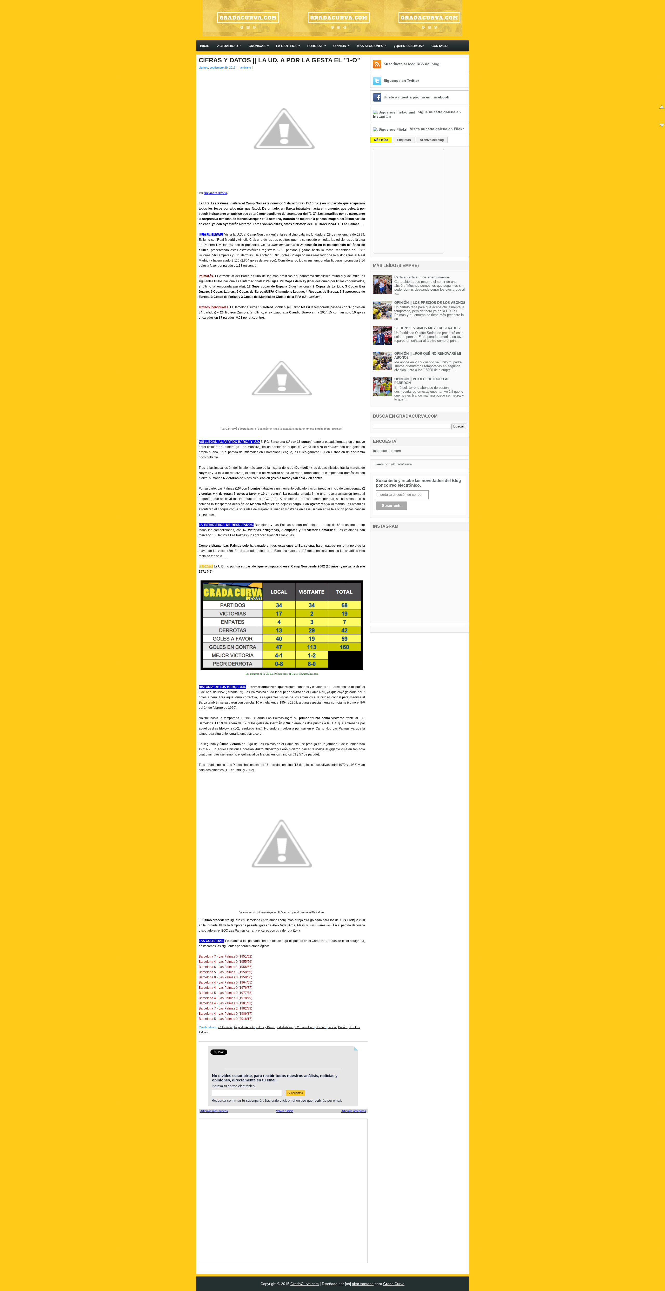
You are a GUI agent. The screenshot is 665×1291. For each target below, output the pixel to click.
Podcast (316, 45)
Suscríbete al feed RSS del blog (412, 64)
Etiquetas (404, 140)
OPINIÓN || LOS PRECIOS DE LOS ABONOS (430, 303)
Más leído (381, 140)
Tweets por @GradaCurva (392, 464)
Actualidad (229, 45)
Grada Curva (393, 1284)
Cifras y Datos (265, 1027)
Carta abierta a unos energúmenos (422, 277)
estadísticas (285, 1027)
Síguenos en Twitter (401, 80)
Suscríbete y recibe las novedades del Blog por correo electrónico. (418, 482)
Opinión (341, 45)
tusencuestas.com (387, 451)
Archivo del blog (432, 140)
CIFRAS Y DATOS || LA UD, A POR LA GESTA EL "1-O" (279, 60)
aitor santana (363, 1284)
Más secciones (372, 45)
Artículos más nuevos (214, 1111)
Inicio (204, 46)
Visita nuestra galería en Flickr (437, 129)
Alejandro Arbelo (215, 193)
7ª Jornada (225, 1027)
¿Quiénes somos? (409, 46)
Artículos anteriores (353, 1111)
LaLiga (332, 1027)
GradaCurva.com (304, 1284)
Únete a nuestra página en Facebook (416, 97)
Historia (321, 1027)
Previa (342, 1027)
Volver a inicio (284, 1111)
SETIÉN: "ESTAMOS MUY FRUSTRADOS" (427, 328)
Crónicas (259, 45)
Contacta (440, 46)
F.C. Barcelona (304, 1027)
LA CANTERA (288, 45)
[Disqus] (283, 1190)
